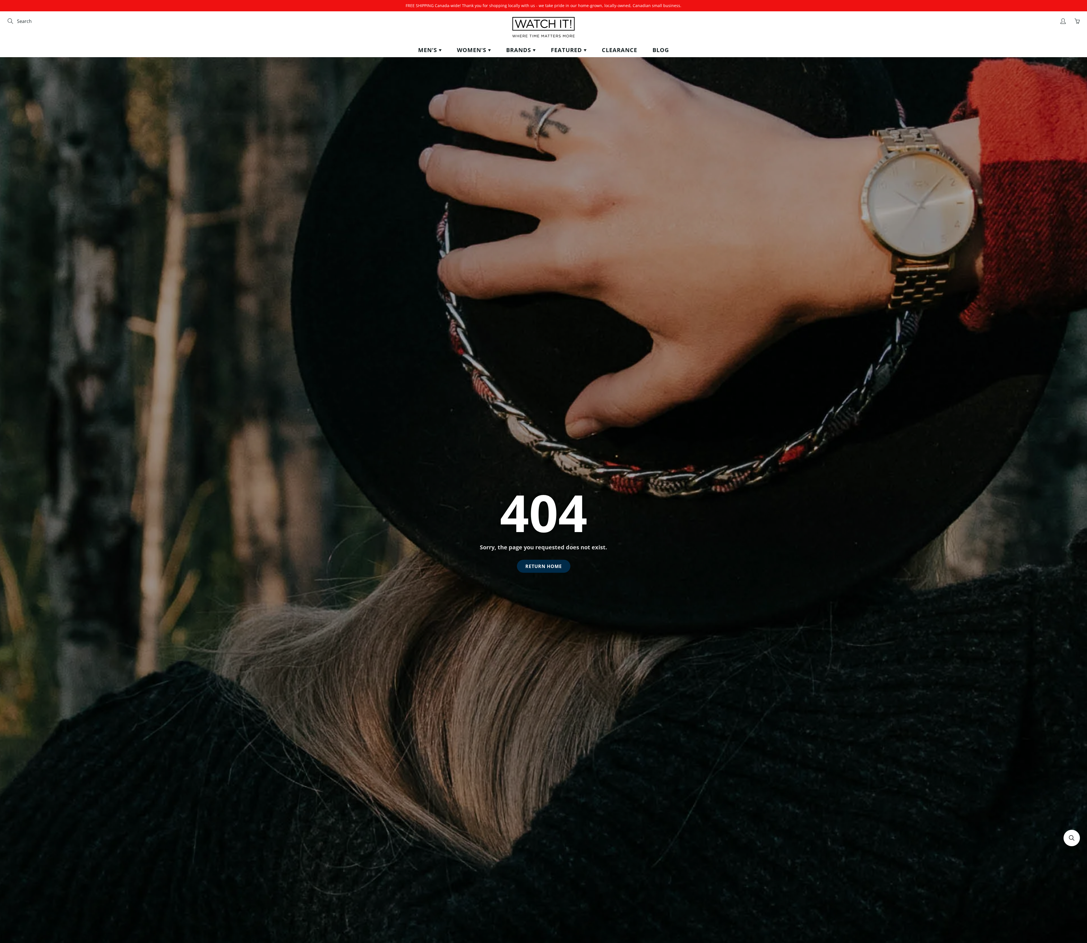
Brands (519, 50)
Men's (428, 50)
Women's (472, 50)
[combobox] (41, 21)
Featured (567, 50)
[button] (1072, 838)
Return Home (543, 566)
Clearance (619, 50)
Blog (660, 50)
